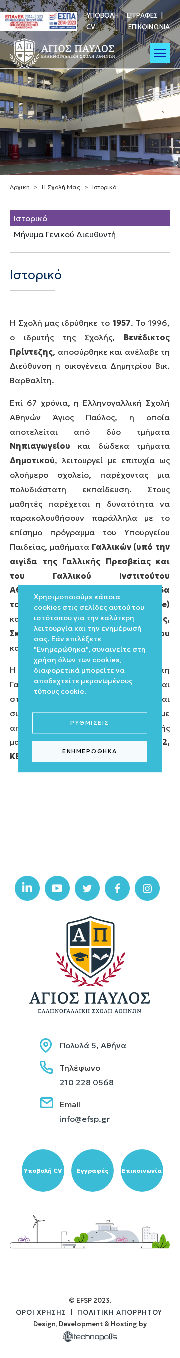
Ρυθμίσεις (90, 722)
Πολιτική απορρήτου (120, 1312)
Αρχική (20, 187)
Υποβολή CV (43, 1170)
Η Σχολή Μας (61, 187)
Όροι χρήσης (41, 1312)
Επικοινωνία (149, 27)
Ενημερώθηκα (90, 751)
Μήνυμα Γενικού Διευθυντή (65, 235)
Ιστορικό (31, 219)
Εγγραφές (142, 16)
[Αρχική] (65, 53)
